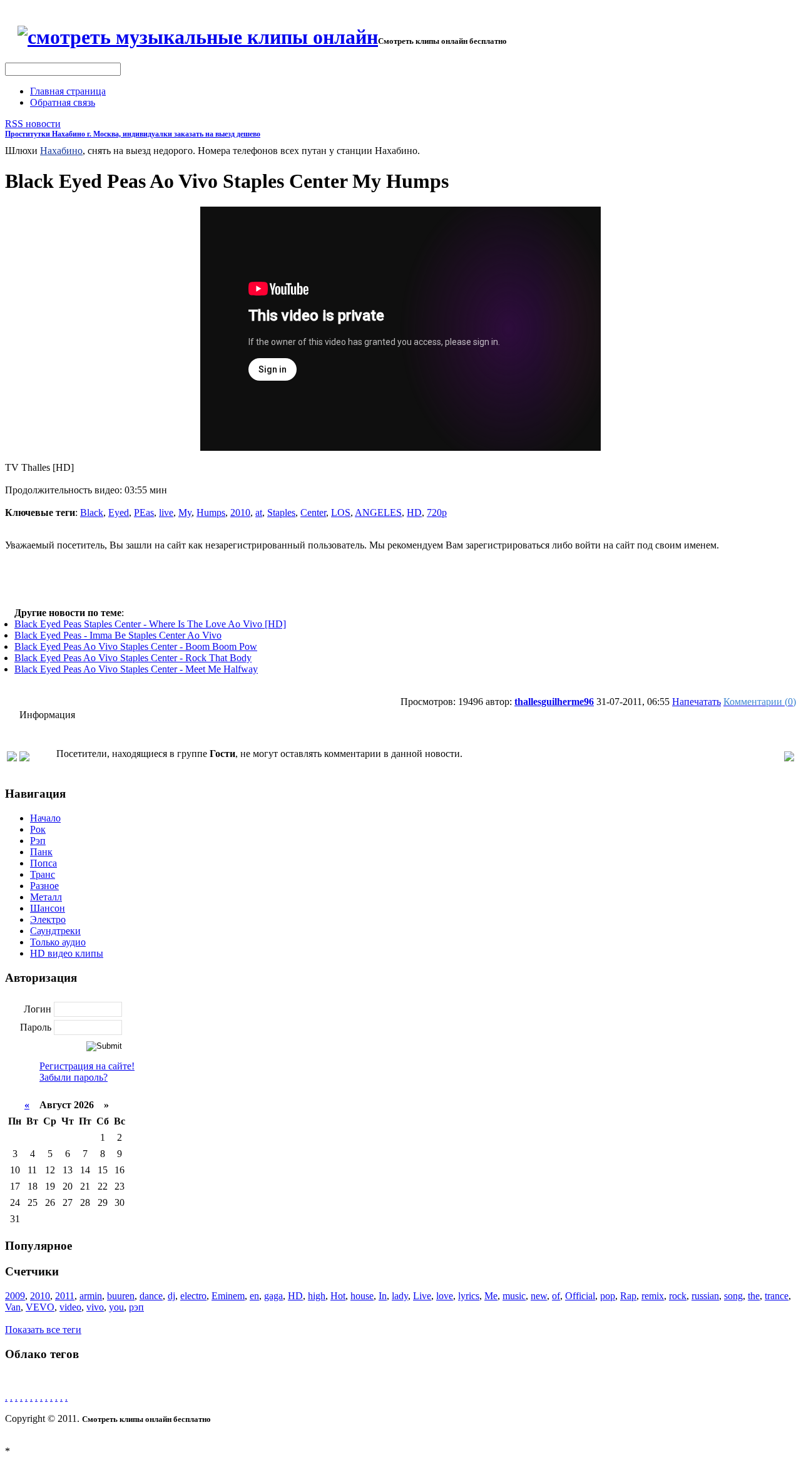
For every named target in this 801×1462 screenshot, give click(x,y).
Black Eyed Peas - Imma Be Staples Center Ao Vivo (118, 635)
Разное (44, 885)
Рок (38, 829)
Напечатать (696, 701)
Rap (628, 1295)
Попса (43, 863)
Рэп (38, 840)
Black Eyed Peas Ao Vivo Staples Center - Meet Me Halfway (136, 669)
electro (193, 1295)
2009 (15, 1295)
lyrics (468, 1295)
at (258, 512)
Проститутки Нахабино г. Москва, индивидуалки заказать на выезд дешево (132, 134)
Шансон (47, 908)
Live (422, 1295)
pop (607, 1295)
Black (91, 512)
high (316, 1295)
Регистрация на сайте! (87, 1066)
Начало (45, 818)
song (733, 1295)
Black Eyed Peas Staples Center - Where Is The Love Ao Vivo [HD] (150, 624)
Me (490, 1295)
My (184, 512)
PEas (144, 512)
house (362, 1295)
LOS (340, 512)
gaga (273, 1295)
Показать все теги (43, 1329)
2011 (64, 1295)
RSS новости (33, 123)
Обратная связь (62, 102)
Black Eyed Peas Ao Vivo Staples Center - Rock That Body (133, 657)
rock (677, 1295)
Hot (337, 1295)
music (514, 1295)
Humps (210, 512)
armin (90, 1295)
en (254, 1295)
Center (313, 512)
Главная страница (68, 91)
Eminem (228, 1295)
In (383, 1295)
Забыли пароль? (73, 1077)
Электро (48, 919)
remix (652, 1295)
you (116, 1307)
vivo (95, 1307)
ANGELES (378, 512)
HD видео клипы (66, 953)
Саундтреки (55, 930)
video (70, 1307)
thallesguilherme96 (554, 701)
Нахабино (61, 150)
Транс (42, 874)
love (444, 1295)
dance (151, 1295)
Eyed (118, 512)
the (754, 1295)
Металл (46, 897)
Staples (281, 512)
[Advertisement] (400, 579)
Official (580, 1295)
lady (400, 1295)
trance (776, 1295)
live (166, 512)
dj (171, 1295)
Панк (41, 852)
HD (414, 512)
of (556, 1295)
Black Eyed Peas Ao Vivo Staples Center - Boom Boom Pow (135, 646)
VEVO (40, 1307)
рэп (136, 1307)
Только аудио (58, 942)
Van (13, 1307)
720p (437, 512)
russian (705, 1295)
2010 (240, 512)
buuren (121, 1295)
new (539, 1295)
